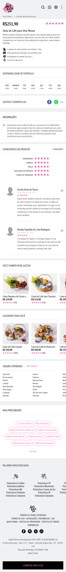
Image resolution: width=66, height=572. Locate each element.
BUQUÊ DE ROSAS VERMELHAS (22, 430)
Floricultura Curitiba (15, 483)
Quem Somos (33, 553)
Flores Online (7, 16)
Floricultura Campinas (15, 495)
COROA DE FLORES (53, 436)
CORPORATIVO (33, 525)
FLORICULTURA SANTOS (15, 436)
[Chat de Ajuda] (50, 7)
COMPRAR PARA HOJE (33, 565)
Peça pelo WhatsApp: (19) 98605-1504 (33, 549)
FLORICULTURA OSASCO (22, 443)
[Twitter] (36, 531)
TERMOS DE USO (18, 518)
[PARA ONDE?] (43, 8)
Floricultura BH (15, 489)
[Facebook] (23, 532)
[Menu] (62, 8)
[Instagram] (30, 532)
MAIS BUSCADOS (42, 423)
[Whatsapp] (41, 532)
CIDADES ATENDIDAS (20, 366)
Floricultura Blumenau (44, 486)
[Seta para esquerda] (3, 64)
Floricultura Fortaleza (15, 492)
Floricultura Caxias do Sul (44, 489)
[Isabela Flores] (33, 508)
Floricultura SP (44, 483)
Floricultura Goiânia (15, 486)
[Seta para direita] (62, 64)
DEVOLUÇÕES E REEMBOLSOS (38, 518)
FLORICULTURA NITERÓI (47, 430)
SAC (53, 518)
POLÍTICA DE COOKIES (50, 521)
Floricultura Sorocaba (44, 495)
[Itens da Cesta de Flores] (56, 8)
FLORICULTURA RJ (35, 436)
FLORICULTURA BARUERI (44, 443)
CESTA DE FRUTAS (25, 423)
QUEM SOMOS (12, 521)
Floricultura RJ (44, 492)
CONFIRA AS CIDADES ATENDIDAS (33, 515)
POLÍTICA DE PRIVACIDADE (30, 521)
